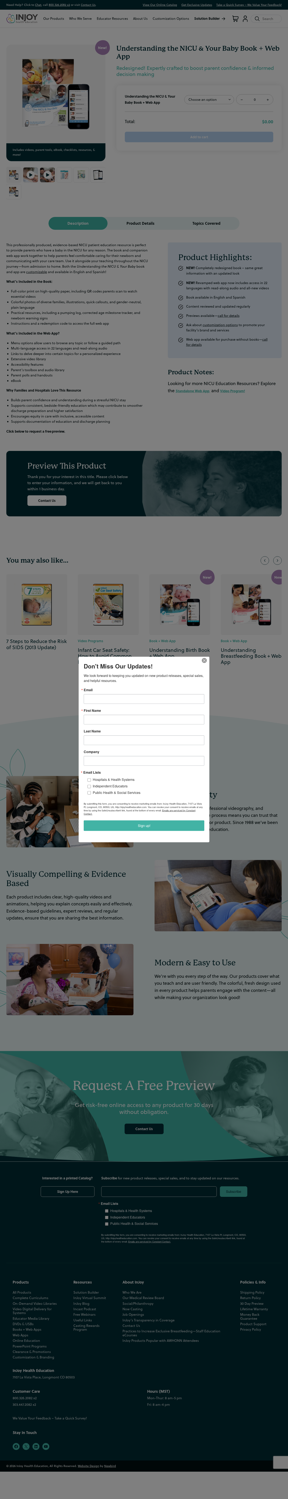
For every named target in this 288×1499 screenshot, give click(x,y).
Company (91, 751)
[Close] (205, 660)
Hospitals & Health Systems (114, 779)
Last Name (92, 731)
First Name (92, 710)
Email (88, 690)
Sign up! (144, 825)
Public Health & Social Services (116, 792)
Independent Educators (110, 786)
